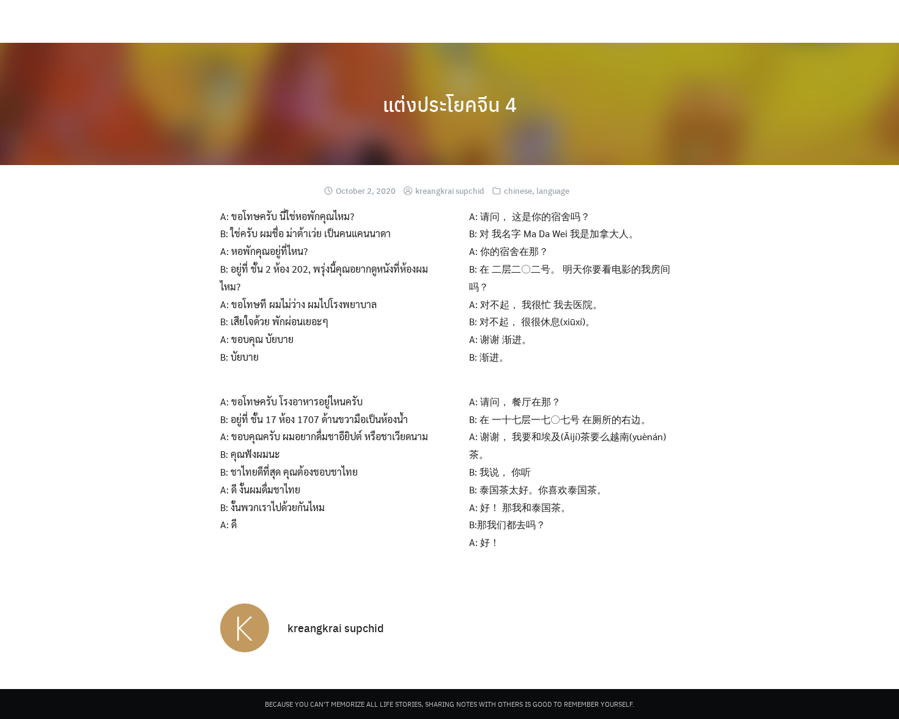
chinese (518, 190)
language (552, 190)
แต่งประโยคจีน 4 (450, 104)
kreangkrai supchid (449, 190)
